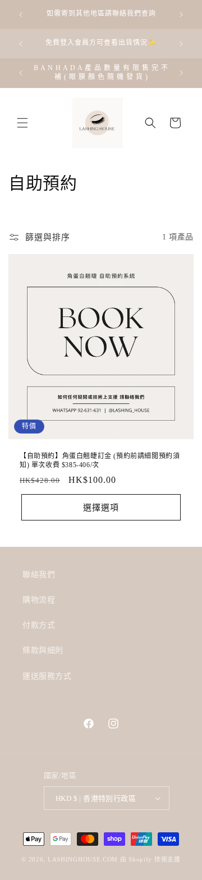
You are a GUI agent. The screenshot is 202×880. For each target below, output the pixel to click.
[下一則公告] (181, 14)
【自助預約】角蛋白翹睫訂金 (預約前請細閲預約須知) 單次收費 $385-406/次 (100, 460)
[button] (22, 122)
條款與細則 (42, 650)
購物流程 (38, 600)
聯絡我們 (38, 574)
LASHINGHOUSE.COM (83, 859)
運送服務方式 (47, 676)
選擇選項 (101, 507)
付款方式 (38, 625)
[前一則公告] (20, 14)
